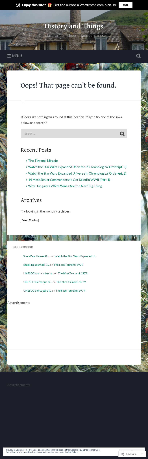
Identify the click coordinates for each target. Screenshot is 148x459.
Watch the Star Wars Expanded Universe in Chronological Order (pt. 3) (77, 167)
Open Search (138, 56)
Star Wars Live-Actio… (37, 256)
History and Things (74, 26)
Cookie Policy (70, 452)
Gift (125, 5)
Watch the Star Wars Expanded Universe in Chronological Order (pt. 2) (77, 173)
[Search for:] (74, 133)
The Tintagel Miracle (43, 161)
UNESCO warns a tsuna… (38, 273)
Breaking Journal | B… (36, 264)
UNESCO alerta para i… (37, 290)
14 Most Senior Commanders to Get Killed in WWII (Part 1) (69, 180)
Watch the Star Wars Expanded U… (76, 256)
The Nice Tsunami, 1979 (68, 264)
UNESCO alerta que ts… (37, 282)
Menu (17, 56)
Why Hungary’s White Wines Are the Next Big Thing (65, 186)
